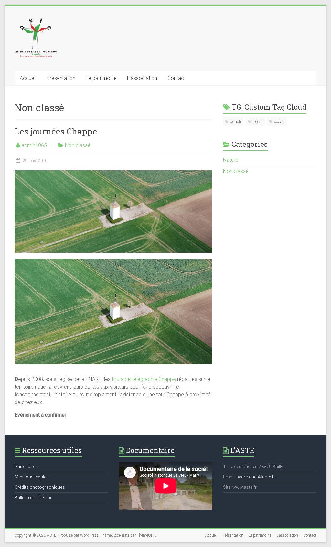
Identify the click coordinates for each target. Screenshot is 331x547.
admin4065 (34, 145)
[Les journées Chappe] (113, 173)
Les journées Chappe (56, 131)
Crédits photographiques (40, 487)
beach (235, 121)
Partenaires (26, 466)
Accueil (28, 78)
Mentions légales (32, 476)
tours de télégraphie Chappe (144, 379)
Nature (230, 160)
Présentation (61, 78)
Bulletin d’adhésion (34, 497)
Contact (176, 78)
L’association (142, 78)
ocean (279, 121)
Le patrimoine (101, 78)
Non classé (78, 145)
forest (257, 121)
